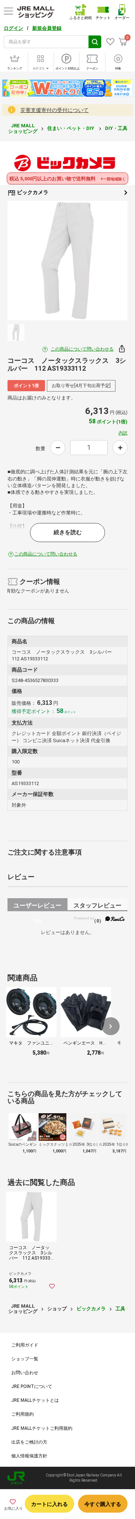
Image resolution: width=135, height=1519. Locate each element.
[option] (68, 260)
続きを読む (68, 532)
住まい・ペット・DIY (71, 128)
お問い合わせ (24, 1372)
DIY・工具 (117, 128)
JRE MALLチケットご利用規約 (41, 1428)
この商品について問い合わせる (82, 349)
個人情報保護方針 (29, 1456)
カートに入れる (49, 1504)
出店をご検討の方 (29, 1442)
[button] (110, 1026)
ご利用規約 (22, 1414)
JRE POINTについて (31, 1386)
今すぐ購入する (102, 1504)
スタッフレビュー (98, 906)
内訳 (123, 433)
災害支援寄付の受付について (54, 110)
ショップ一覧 (24, 1358)
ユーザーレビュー (38, 906)
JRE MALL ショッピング (23, 128)
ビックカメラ (32, 192)
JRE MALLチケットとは (35, 1400)
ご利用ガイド (24, 1345)
